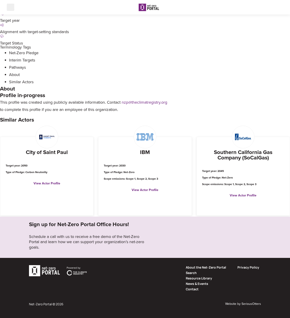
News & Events (197, 283)
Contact (192, 289)
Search (191, 273)
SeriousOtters (251, 303)
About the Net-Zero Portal (206, 267)
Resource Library (199, 278)
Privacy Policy (248, 267)
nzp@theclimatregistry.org (144, 102)
